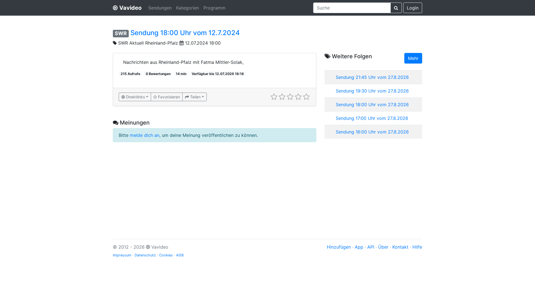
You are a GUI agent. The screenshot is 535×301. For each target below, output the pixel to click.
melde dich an (144, 135)
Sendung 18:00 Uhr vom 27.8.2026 (372, 104)
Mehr (413, 58)
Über (383, 247)
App (359, 247)
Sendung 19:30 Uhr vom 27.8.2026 (372, 91)
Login (413, 8)
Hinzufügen (339, 247)
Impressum (122, 255)
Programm (214, 8)
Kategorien (187, 8)
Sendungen (160, 8)
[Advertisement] (373, 182)
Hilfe (417, 247)
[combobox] (352, 8)
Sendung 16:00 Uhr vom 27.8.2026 (372, 132)
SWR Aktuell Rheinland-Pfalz (148, 43)
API (370, 247)
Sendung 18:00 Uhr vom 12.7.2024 (185, 33)
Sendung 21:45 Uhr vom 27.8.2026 (372, 77)
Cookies (166, 255)
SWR (121, 33)
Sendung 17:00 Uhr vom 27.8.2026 (372, 118)
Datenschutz (145, 255)
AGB (180, 255)
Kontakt (400, 247)
